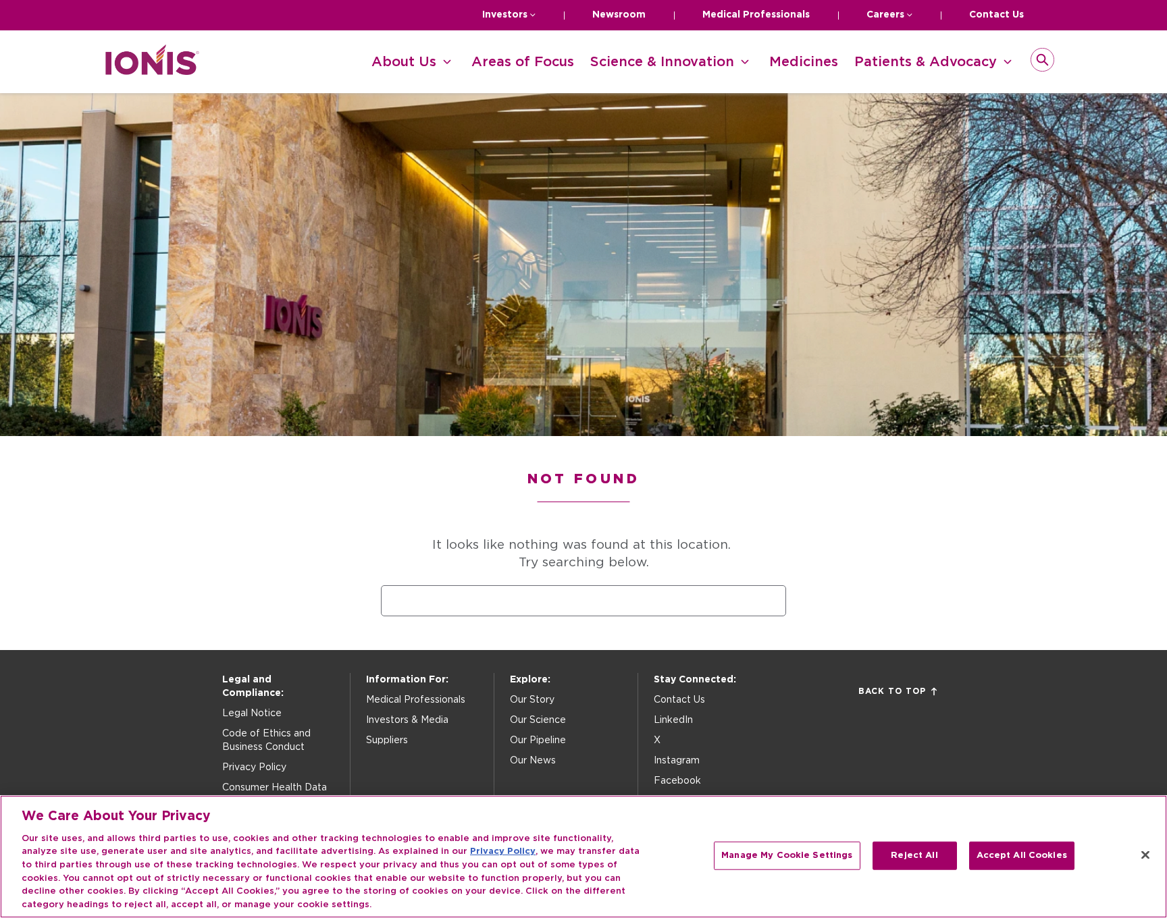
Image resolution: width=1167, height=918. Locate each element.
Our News (533, 760)
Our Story (532, 700)
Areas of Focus (522, 62)
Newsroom (619, 15)
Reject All (914, 855)
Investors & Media (407, 720)
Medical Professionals (756, 15)
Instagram (677, 760)
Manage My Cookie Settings (786, 855)
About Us (403, 62)
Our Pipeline (538, 740)
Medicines (803, 62)
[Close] (1145, 854)
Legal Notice (252, 713)
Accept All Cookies (1022, 855)
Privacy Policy (254, 767)
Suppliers (387, 740)
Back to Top (892, 691)
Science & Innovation (662, 62)
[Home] (152, 71)
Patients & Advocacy (925, 62)
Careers (885, 15)
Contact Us (996, 15)
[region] (583, 856)
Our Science (538, 720)
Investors (504, 15)
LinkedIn (673, 720)
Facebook (677, 781)
